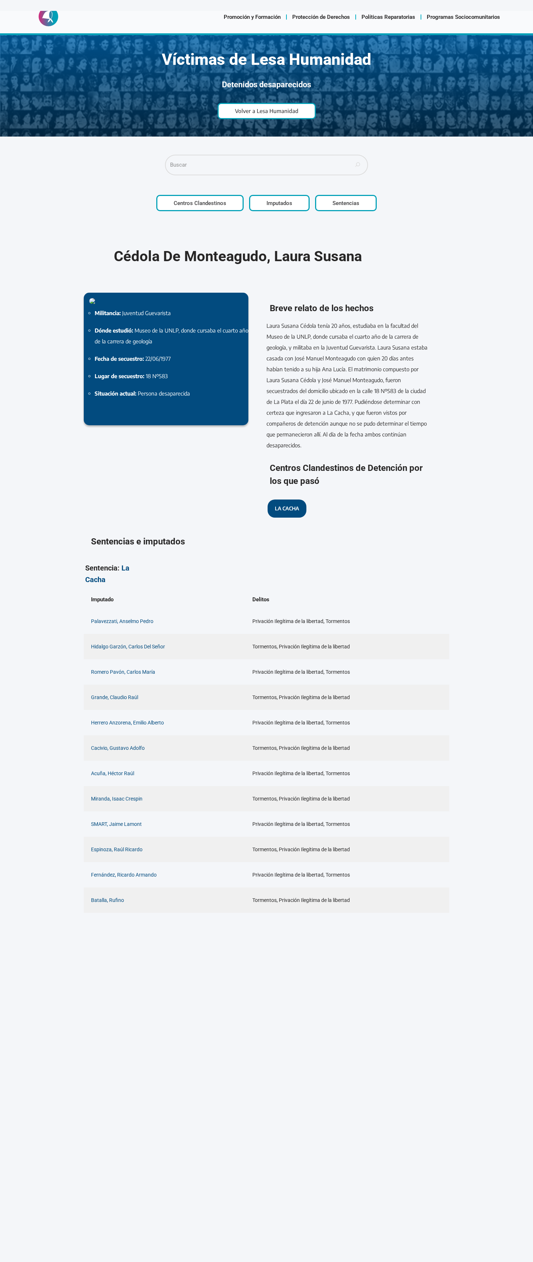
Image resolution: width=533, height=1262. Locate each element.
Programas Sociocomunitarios (463, 17)
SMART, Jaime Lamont (116, 824)
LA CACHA (287, 508)
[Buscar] (358, 165)
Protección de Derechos (321, 17)
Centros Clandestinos (200, 203)
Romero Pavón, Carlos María (123, 672)
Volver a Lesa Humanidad (266, 111)
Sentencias (345, 203)
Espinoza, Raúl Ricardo (116, 849)
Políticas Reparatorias (388, 17)
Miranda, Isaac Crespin (116, 799)
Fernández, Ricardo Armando (124, 875)
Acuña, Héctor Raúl (112, 773)
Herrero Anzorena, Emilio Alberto (127, 723)
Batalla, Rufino (107, 900)
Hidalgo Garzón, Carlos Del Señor (128, 646)
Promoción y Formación (252, 17)
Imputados (279, 203)
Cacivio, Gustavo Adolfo (118, 748)
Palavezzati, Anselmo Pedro (122, 621)
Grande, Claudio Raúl (114, 697)
